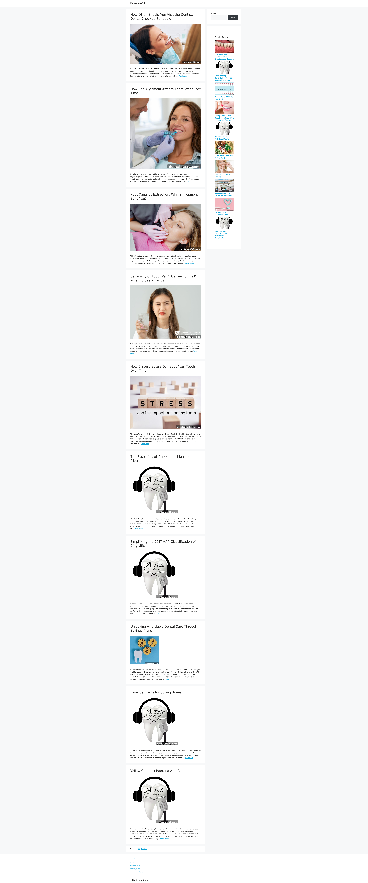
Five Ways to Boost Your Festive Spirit (224, 157)
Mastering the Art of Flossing (222, 176)
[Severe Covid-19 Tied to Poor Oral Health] (224, 88)
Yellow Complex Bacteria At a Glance (159, 771)
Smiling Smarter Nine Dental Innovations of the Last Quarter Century (224, 118)
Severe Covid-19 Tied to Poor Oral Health (224, 98)
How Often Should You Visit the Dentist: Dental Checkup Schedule (161, 16)
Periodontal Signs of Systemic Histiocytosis (223, 195)
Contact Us (134, 862)
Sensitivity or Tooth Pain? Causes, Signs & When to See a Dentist (163, 278)
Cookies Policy (135, 865)
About (132, 859)
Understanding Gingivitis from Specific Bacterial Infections (224, 78)
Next (144, 849)
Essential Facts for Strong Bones (156, 692)
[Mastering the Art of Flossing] (224, 166)
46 (139, 849)
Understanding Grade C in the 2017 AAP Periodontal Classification (224, 234)
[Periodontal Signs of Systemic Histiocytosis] (224, 185)
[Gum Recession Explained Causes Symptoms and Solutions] (224, 46)
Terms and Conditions (138, 872)
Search (213, 14)
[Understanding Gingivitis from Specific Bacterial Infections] (224, 67)
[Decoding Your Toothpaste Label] (224, 204)
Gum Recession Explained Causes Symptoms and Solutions (224, 57)
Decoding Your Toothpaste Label (221, 213)
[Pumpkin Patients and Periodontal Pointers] (224, 128)
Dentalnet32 (137, 3)
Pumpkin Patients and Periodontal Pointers (223, 138)
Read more (183, 76)
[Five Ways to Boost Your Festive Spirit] (224, 147)
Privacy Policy (135, 869)
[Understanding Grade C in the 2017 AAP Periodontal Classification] (224, 223)
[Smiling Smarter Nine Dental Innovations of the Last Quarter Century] (224, 107)
